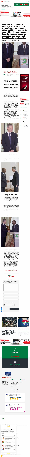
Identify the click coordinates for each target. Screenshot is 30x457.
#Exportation (12, 71)
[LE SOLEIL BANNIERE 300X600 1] (24, 82)
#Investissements (4, 6)
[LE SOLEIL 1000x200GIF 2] (15, 14)
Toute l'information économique (7, 1)
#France (15, 71)
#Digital (3, 7)
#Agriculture (10, 7)
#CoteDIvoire (15, 72)
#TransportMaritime (10, 72)
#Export (8, 71)
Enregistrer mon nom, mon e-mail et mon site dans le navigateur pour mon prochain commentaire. (10, 301)
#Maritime (5, 72)
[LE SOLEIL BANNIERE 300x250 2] (24, 101)
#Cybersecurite (9, 6)
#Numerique (6, 7)
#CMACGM (5, 71)
